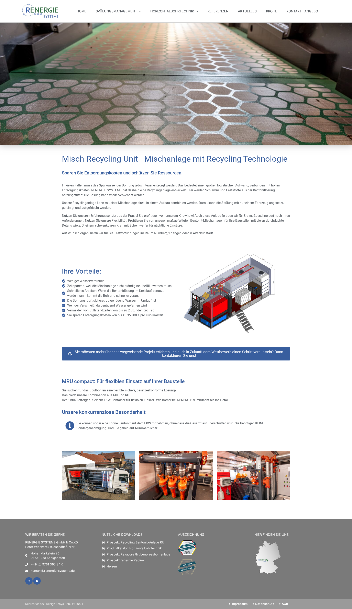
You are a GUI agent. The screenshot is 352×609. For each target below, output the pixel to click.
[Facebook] (37, 581)
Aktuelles (247, 11)
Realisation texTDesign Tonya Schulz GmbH (54, 604)
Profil (271, 11)
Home (81, 11)
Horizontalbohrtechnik (172, 11)
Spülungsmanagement (116, 11)
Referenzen (218, 11)
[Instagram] (29, 581)
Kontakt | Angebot (303, 11)
